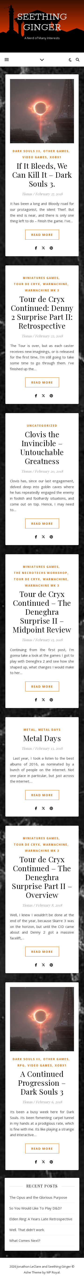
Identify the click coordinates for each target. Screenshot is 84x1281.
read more (42, 235)
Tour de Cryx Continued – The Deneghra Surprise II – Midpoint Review (42, 611)
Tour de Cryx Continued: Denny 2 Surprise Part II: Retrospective (42, 312)
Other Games (56, 151)
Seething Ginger (42, 22)
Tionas (27, 194)
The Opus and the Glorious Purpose (38, 1197)
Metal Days (49, 730)
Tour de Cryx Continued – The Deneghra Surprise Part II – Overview (42, 877)
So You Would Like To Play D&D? (35, 1208)
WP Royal (53, 1272)
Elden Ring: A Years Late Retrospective (40, 1219)
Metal (29, 730)
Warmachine (55, 284)
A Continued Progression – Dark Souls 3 (42, 1082)
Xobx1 (56, 157)
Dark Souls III (26, 151)
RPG (21, 1065)
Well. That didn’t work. (27, 1229)
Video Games (34, 157)
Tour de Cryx (27, 284)
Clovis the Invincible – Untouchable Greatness (42, 447)
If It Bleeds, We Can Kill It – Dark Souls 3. (42, 174)
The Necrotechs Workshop (40, 573)
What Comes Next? (24, 1240)
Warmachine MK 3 (42, 290)
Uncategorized (42, 426)
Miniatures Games (41, 278)
